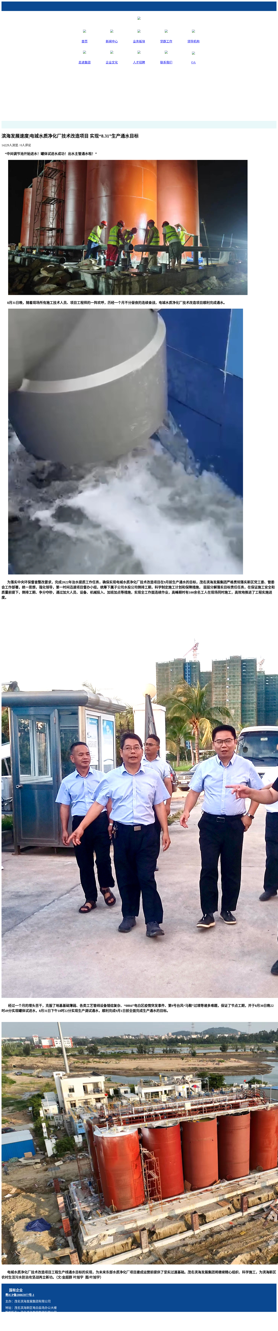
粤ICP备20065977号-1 (19, 1295)
